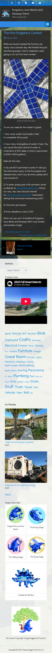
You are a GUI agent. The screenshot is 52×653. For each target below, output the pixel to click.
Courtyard (11, 340)
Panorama (36, 370)
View (19, 392)
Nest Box (30, 362)
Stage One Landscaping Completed (19, 442)
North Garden (11, 365)
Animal (16, 333)
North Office (11, 370)
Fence (31, 346)
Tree (35, 387)
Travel (28, 387)
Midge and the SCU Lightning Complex (20, 485)
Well (31, 393)
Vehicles (10, 392)
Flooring (39, 345)
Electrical (11, 345)
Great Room (15, 356)
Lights (38, 357)
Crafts (25, 339)
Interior (20, 249)
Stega (27, 382)
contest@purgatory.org (27, 188)
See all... (8, 494)
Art (24, 333)
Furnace (13, 351)
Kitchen (31, 357)
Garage (37, 351)
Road (7, 382)
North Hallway (26, 365)
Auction (31, 333)
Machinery (10, 361)
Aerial (8, 333)
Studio (34, 381)
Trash (19, 387)
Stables (20, 382)
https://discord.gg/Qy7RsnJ (18, 195)
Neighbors (21, 361)
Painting (22, 370)
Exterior (22, 345)
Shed (13, 381)
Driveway (36, 340)
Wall (26, 392)
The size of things (24, 246)
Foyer (7, 351)
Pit (6, 376)
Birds (41, 333)
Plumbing (21, 375)
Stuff (9, 386)
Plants (10, 376)
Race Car (38, 376)
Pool (32, 376)
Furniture (25, 351)
